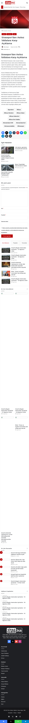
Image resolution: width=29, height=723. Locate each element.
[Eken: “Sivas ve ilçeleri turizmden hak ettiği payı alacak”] (6, 273)
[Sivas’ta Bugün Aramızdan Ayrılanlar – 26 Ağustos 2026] (6, 257)
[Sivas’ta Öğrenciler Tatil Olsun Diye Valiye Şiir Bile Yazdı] (5, 562)
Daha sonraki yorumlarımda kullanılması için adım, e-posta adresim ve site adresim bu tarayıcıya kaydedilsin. (14, 230)
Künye (2, 658)
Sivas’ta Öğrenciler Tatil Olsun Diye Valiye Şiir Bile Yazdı (18, 561)
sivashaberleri (21, 123)
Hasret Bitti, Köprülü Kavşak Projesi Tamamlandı (7, 173)
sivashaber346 (8, 123)
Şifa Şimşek (6, 47)
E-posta (3, 215)
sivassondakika (9, 126)
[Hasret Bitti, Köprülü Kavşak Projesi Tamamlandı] (7, 167)
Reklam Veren (4, 666)
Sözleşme (3, 686)
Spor (14, 34)
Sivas (19, 109)
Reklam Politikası (5, 668)
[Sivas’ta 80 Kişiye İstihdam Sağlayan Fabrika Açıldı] (5, 555)
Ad (2, 208)
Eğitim (2, 699)
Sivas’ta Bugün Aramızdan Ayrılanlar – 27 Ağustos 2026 (18, 249)
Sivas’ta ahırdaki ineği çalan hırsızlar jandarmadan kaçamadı (19, 568)
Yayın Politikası (5, 653)
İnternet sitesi (4, 221)
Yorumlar (24, 243)
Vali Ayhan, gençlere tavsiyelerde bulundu (21, 148)
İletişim (3, 673)
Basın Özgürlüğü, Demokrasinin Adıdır (21, 165)
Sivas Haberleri (14, 116)
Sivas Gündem (9, 113)
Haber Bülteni (4, 681)
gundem (11, 109)
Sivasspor (21, 126)
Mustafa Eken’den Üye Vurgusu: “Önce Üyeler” (15, 7)
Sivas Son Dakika (15, 119)
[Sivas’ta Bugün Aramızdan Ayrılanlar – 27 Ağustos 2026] (6, 250)
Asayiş (2, 697)
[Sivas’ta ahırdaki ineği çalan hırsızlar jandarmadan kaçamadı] (5, 569)
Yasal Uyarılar (4, 671)
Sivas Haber (21, 113)
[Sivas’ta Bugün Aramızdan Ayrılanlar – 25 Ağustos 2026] (6, 281)
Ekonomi (3, 701)
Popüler (15, 243)
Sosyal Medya (4, 684)
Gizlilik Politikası (5, 655)
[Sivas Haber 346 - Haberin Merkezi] (10, 2)
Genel (9, 30)
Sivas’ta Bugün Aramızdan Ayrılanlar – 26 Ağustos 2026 (18, 257)
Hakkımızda (4, 651)
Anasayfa (5, 30)
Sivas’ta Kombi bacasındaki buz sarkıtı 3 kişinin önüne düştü (7, 157)
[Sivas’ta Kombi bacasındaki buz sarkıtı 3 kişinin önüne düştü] (7, 150)
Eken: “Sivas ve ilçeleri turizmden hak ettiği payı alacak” (18, 273)
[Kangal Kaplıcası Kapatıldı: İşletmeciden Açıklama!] (5, 576)
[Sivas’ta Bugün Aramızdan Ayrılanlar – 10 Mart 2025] (5, 583)
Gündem (9, 34)
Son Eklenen (5, 243)
